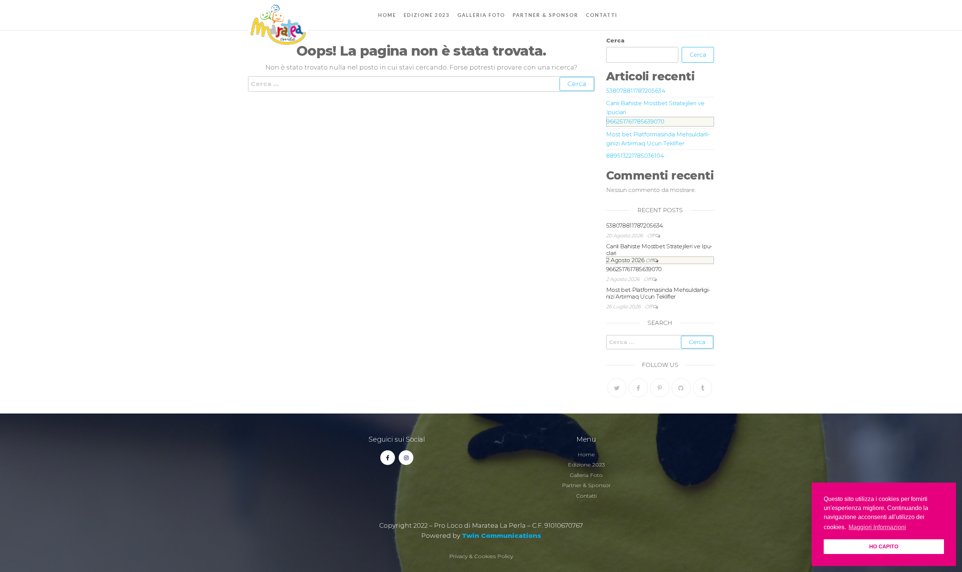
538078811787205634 (635, 90)
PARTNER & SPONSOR (545, 15)
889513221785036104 (635, 155)
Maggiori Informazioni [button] (877, 527)
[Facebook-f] (387, 457)
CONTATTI (601, 15)
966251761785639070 (635, 121)
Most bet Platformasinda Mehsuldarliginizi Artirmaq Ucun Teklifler (658, 293)
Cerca (615, 40)
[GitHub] (681, 387)
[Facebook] (638, 387)
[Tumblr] (702, 387)
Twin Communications (501, 535)
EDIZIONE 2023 (427, 15)
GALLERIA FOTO (481, 15)
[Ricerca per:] (421, 84)
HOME (387, 15)
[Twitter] (616, 387)
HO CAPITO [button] (883, 546)
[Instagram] (406, 457)
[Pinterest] (659, 387)
